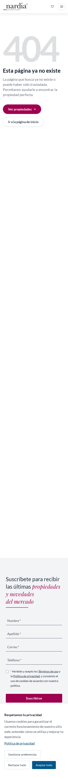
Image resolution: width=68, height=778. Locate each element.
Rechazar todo (17, 765)
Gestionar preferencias (22, 754)
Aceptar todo (44, 765)
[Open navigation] (61, 6)
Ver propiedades (20, 109)
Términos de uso (48, 671)
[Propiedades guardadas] (52, 6)
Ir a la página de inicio (23, 122)
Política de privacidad (26, 676)
